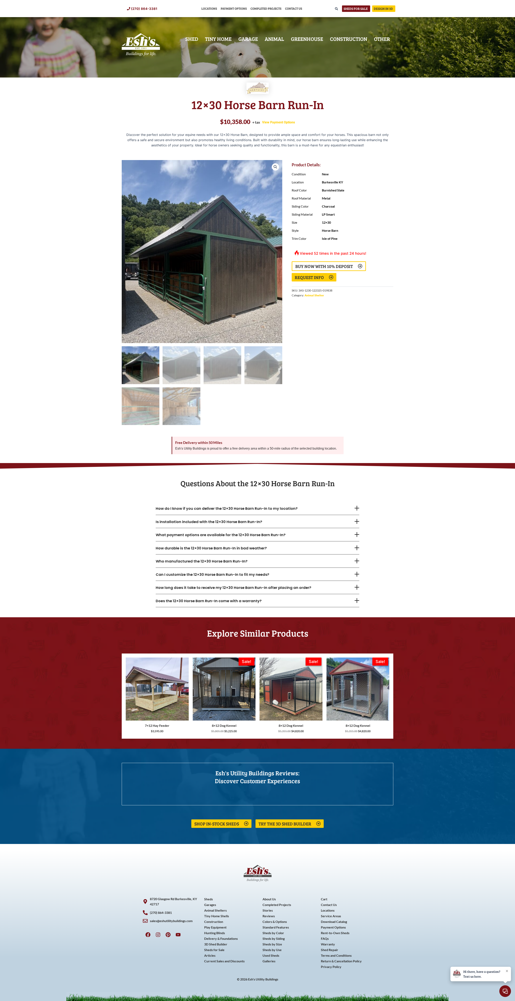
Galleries (269, 961)
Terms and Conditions (336, 955)
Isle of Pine (330, 238)
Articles (209, 955)
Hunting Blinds (214, 933)
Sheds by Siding (274, 938)
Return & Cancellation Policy (341, 961)
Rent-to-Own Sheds (335, 933)
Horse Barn (330, 230)
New (325, 174)
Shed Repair (329, 950)
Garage (248, 38)
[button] (275, 167)
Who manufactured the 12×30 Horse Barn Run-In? (201, 561)
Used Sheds (271, 955)
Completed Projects (265, 8)
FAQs (325, 938)
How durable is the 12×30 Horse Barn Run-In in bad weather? (211, 548)
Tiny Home (218, 38)
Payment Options (234, 8)
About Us (269, 899)
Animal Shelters (215, 910)
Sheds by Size (272, 944)
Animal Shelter (314, 295)
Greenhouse (307, 38)
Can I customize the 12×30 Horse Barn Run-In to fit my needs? (212, 574)
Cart (324, 899)
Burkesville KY (332, 182)
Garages (210, 905)
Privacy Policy (331, 967)
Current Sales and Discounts (224, 961)
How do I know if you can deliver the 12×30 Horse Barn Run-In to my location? (227, 508)
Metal (326, 198)
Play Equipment (215, 927)
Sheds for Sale (214, 950)
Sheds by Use (272, 950)
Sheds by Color (273, 933)
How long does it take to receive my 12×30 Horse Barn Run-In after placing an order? (233, 587)
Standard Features (276, 927)
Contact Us (293, 8)
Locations (209, 8)
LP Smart (328, 214)
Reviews (269, 916)
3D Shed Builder (215, 944)
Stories (268, 910)
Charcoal (328, 206)
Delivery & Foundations (221, 938)
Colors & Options (275, 921)
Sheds (208, 899)
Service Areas (331, 916)
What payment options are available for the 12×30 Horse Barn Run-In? (220, 534)
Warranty (328, 944)
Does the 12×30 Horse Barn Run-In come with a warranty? (209, 600)
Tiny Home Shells (216, 916)
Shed (191, 38)
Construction (348, 38)
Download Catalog (334, 921)
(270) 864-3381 (144, 9)
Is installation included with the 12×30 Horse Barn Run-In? (209, 521)
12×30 (326, 222)
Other (382, 38)
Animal (274, 38)
